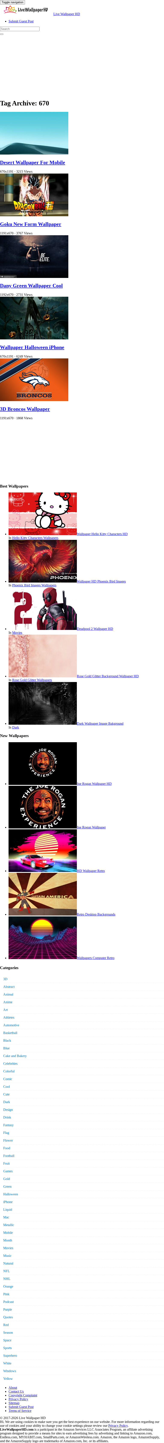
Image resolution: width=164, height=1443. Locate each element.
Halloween (10, 1194)
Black (7, 1040)
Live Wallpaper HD (66, 14)
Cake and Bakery (15, 1056)
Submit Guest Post (21, 21)
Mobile (8, 1232)
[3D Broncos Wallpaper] (34, 400)
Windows (9, 1371)
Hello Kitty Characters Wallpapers (35, 538)
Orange (8, 1286)
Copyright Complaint (23, 1395)
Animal (8, 994)
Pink (6, 1294)
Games (8, 1171)
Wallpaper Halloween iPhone (32, 347)
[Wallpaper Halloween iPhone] (34, 338)
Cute (6, 1094)
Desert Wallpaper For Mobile (32, 162)
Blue (6, 1048)
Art (5, 1010)
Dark (15, 727)
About (13, 1387)
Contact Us (16, 1391)
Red (6, 1325)
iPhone (8, 1202)
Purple (7, 1309)
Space (7, 1340)
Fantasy (8, 1125)
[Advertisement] (82, 65)
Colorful (9, 1071)
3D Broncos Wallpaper (25, 409)
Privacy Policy (18, 1399)
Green (7, 1186)
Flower (8, 1140)
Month (7, 1240)
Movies (17, 632)
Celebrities (10, 1063)
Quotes (8, 1317)
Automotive (11, 1025)
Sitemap (14, 1403)
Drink (7, 1117)
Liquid (7, 1209)
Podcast (8, 1302)
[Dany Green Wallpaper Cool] (34, 277)
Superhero (10, 1355)
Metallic (8, 1225)
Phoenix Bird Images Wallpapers (34, 585)
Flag (6, 1133)
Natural (8, 1263)
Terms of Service (20, 1410)
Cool (6, 1086)
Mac (6, 1217)
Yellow (8, 1378)
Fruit (6, 1163)
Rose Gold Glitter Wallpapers (32, 680)
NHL (6, 1279)
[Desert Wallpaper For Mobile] (34, 153)
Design (8, 1109)
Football (8, 1156)
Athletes (8, 1017)
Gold (6, 1179)
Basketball (10, 1033)
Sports (7, 1348)
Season (8, 1332)
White (7, 1363)
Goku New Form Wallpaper (30, 224)
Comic (7, 1079)
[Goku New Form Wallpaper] (34, 215)
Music (7, 1256)
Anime (7, 1002)
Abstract (9, 987)
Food (6, 1148)
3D (5, 979)
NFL (6, 1271)
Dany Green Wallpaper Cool (31, 285)
